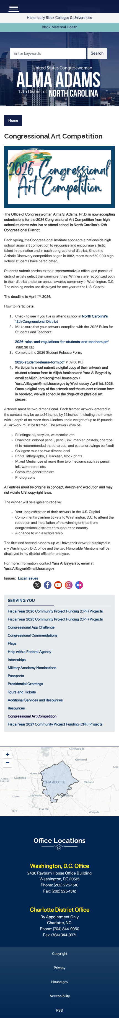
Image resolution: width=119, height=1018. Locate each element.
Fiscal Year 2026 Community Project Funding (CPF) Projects (55, 611)
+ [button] (7, 754)
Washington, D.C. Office (59, 866)
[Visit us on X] (38, 585)
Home (13, 120)
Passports (16, 676)
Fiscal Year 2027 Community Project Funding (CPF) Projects (55, 724)
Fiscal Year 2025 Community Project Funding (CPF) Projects (55, 619)
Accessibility (60, 996)
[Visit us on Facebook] (49, 585)
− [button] (7, 762)
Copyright (59, 954)
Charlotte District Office (59, 910)
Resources (16, 708)
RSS (59, 1010)
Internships (17, 660)
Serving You (21, 600)
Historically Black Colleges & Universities (59, 18)
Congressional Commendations (33, 635)
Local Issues (28, 578)
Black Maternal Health (59, 27)
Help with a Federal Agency (29, 652)
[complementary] (59, 781)
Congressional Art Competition (32, 716)
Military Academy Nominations (32, 668)
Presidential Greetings (25, 684)
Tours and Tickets (22, 692)
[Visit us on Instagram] (70, 585)
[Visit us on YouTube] (59, 585)
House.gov (59, 982)
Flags (12, 643)
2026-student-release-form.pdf (39, 362)
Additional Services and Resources (35, 700)
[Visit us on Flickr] (80, 585)
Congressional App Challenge (31, 627)
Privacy (59, 968)
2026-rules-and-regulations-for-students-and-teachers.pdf (61, 342)
